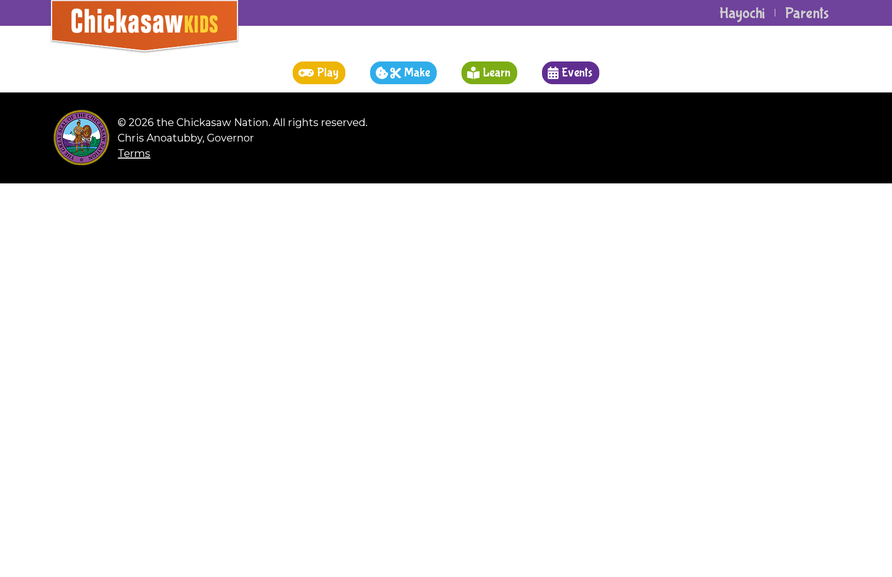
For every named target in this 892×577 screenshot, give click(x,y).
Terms (134, 153)
